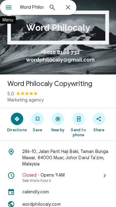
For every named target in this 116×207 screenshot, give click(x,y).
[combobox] (32, 7)
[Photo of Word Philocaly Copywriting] (58, 37)
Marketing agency (25, 100)
